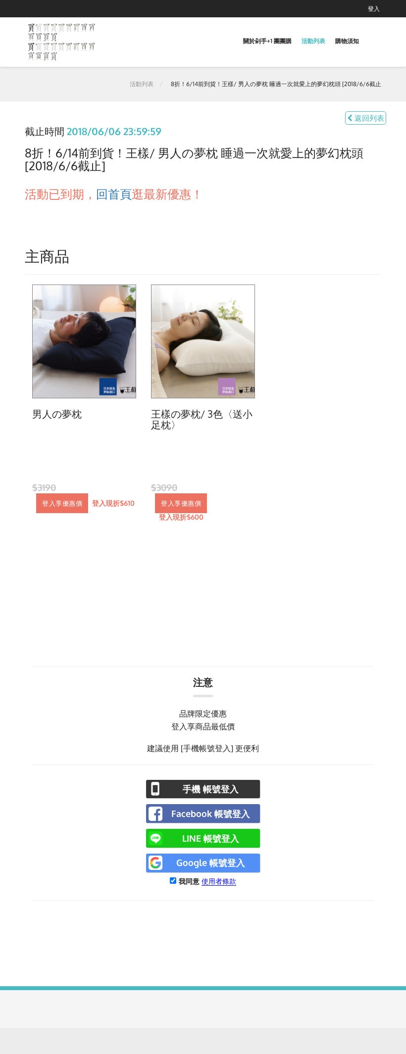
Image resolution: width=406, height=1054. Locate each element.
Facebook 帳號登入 (210, 813)
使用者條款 (219, 881)
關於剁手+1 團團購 (267, 41)
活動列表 (313, 41)
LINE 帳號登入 (210, 838)
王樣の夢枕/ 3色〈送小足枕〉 (202, 419)
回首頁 (114, 193)
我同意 (189, 881)
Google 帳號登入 (210, 862)
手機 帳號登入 (211, 788)
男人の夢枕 (57, 414)
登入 (374, 8)
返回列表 (368, 118)
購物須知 (347, 41)
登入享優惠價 (62, 503)
